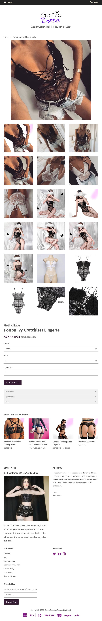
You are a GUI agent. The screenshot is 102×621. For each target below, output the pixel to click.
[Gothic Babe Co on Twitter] (54, 555)
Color (6, 344)
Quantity (8, 368)
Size (6, 356)
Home (6, 37)
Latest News (10, 468)
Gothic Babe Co (50, 610)
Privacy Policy (9, 569)
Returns (7, 554)
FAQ (5, 558)
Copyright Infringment (12, 565)
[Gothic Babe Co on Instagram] (64, 555)
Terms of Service (10, 576)
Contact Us (8, 573)
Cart (96, 2)
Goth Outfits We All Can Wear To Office (21, 473)
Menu (9, 2)
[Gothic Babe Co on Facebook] (59, 555)
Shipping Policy (9, 561)
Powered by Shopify (64, 610)
